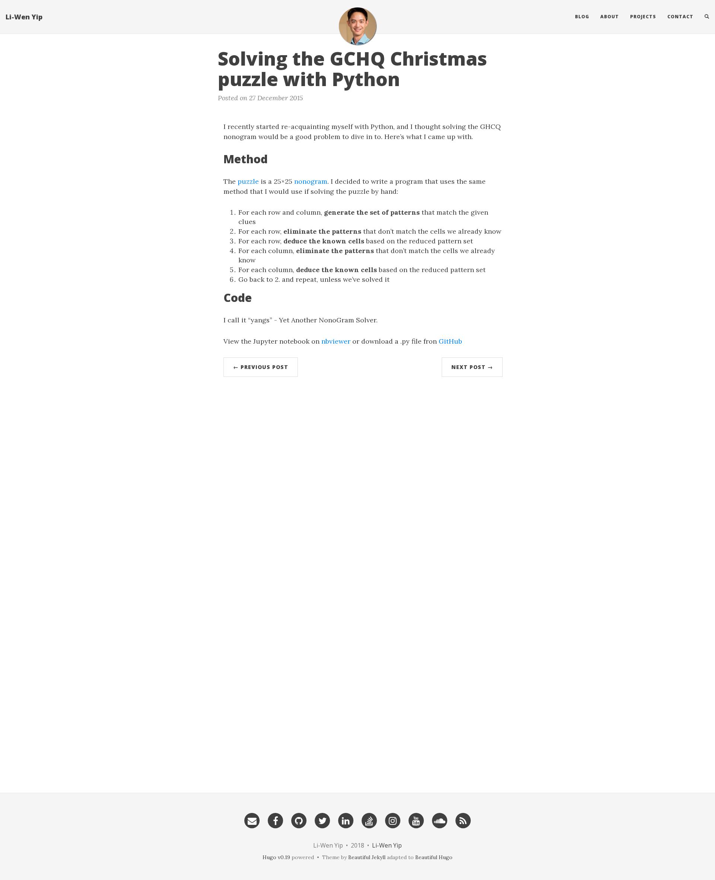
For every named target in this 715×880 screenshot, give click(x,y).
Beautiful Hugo (433, 857)
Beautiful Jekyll (366, 857)
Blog (582, 16)
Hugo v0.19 (276, 857)
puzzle (248, 181)
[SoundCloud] (440, 820)
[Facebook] (276, 820)
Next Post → (472, 366)
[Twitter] (322, 820)
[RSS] (463, 820)
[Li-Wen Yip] (357, 26)
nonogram (310, 181)
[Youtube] (416, 820)
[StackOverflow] (369, 820)
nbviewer (335, 341)
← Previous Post (260, 366)
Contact (680, 16)
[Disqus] (363, 485)
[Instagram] (393, 820)
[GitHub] (299, 820)
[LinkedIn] (346, 820)
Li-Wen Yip (24, 16)
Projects (643, 16)
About (609, 16)
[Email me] (252, 820)
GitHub (450, 341)
